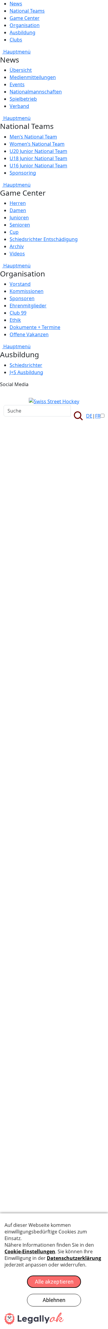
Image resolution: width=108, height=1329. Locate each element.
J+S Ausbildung (26, 372)
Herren (18, 203)
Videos (17, 253)
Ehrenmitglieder (28, 305)
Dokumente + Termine (35, 327)
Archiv (17, 246)
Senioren (20, 224)
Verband (19, 106)
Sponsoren (22, 298)
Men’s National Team (33, 136)
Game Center (25, 18)
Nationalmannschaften (36, 91)
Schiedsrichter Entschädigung (44, 239)
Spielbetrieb (23, 99)
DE (89, 416)
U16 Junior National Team (38, 165)
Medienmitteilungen (33, 77)
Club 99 (18, 312)
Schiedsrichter (26, 365)
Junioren (19, 217)
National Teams (27, 11)
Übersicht (21, 70)
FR (97, 416)
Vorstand (20, 284)
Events (17, 84)
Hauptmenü (16, 51)
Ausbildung (22, 32)
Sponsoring (23, 172)
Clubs (16, 39)
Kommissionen (27, 291)
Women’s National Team (37, 144)
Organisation (25, 25)
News (16, 3)
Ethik (15, 320)
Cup (14, 232)
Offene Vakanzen (29, 334)
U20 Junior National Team (38, 151)
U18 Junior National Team (38, 158)
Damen (18, 210)
